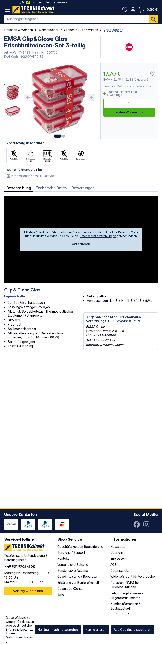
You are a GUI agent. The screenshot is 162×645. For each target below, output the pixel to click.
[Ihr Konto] (133, 10)
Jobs (61, 595)
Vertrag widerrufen (28, 591)
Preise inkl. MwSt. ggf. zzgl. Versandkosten (129, 85)
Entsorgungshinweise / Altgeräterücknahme (126, 595)
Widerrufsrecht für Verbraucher (133, 577)
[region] (50, 101)
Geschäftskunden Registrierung (80, 547)
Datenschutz (119, 571)
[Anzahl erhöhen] (150, 103)
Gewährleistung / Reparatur (77, 577)
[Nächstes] (91, 97)
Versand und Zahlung (72, 565)
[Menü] (7, 10)
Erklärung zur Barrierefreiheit (78, 583)
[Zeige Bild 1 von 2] (57, 136)
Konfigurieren (95, 630)
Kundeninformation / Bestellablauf (125, 606)
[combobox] (76, 19)
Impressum (118, 559)
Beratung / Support (71, 553)
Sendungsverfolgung (72, 571)
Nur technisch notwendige (58, 630)
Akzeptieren (81, 244)
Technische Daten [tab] (51, 188)
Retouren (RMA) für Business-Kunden (124, 585)
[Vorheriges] (27, 97)
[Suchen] (153, 19)
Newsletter (118, 547)
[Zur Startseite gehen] (33, 10)
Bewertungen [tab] (83, 188)
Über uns (116, 553)
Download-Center (70, 589)
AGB (113, 565)
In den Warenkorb (129, 112)
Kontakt (63, 559)
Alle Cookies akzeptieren (132, 630)
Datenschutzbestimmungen (98, 236)
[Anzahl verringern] (107, 103)
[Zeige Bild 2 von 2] (63, 136)
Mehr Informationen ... (19, 639)
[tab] (18, 188)
